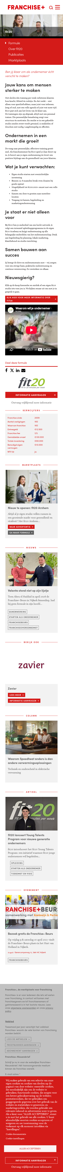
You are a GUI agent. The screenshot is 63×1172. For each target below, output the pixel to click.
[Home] (26, 7)
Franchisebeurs (18, 622)
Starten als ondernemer (23, 617)
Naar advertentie (20, 526)
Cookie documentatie (16, 1134)
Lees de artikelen (17, 1039)
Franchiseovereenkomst (23, 627)
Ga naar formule (20, 532)
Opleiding (17, 863)
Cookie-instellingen (15, 1138)
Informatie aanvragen (31, 1160)
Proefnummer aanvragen (21, 1044)
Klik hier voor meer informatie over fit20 (28, 299)
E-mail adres (12, 1074)
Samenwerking (17, 611)
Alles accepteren (30, 1148)
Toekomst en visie (21, 873)
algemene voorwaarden (23, 1007)
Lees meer (15, 694)
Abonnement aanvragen (21, 1050)
